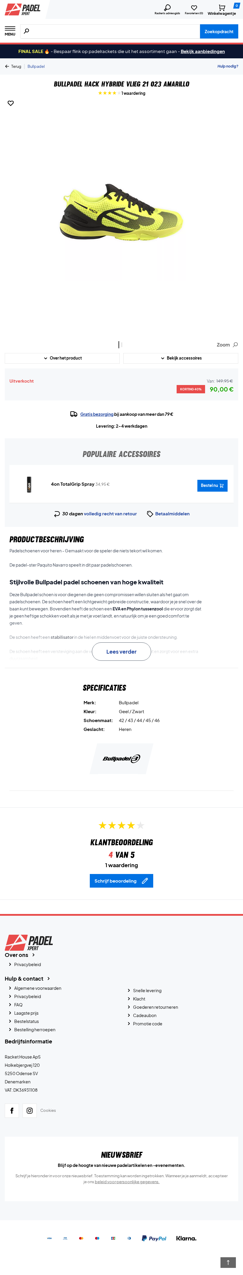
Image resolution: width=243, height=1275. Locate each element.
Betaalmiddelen (172, 513)
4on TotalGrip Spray (73, 484)
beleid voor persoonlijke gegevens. (127, 1181)
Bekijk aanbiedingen (203, 51)
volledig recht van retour (110, 513)
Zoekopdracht (219, 31)
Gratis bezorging (96, 414)
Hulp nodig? (228, 66)
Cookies (48, 1110)
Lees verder (121, 651)
